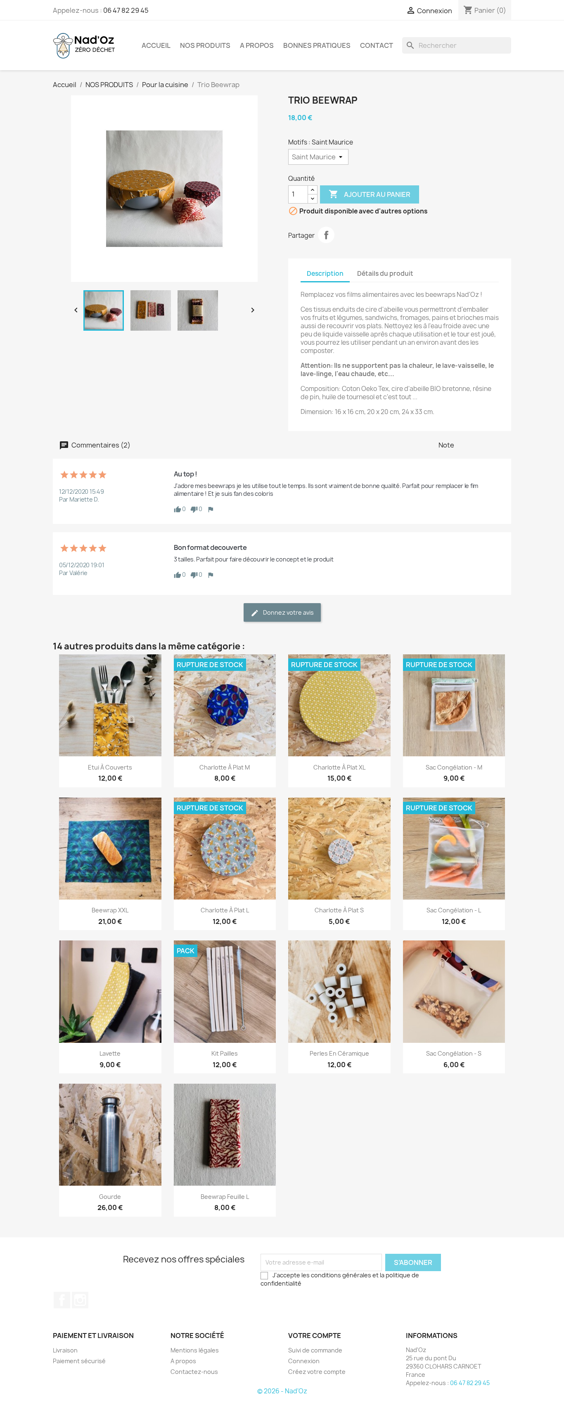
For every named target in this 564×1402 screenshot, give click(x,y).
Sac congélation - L (454, 910)
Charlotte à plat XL (339, 767)
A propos (257, 45)
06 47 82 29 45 (126, 10)
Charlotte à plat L (225, 910)
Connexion (304, 1361)
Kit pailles (224, 1053)
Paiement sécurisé (79, 1361)
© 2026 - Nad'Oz (282, 1391)
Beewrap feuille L (225, 1197)
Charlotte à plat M (224, 767)
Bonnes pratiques (317, 45)
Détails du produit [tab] (385, 273)
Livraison (65, 1350)
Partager (326, 235)
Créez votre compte (317, 1372)
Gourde (110, 1197)
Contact (376, 45)
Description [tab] (325, 273)
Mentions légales (195, 1350)
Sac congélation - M (454, 767)
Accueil (156, 45)
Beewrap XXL (110, 910)
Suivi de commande (315, 1350)
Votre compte (314, 1335)
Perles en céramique (339, 1053)
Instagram (80, 1300)
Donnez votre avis (288, 612)
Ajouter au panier (369, 194)
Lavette (110, 1053)
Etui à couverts (110, 767)
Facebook (62, 1300)
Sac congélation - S (453, 1053)
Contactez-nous (194, 1372)
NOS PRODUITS (205, 45)
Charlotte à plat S (339, 910)
